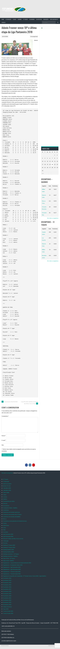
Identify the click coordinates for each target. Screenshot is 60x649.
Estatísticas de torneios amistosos (11, 512)
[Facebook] (26, 465)
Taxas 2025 (6, 609)
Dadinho (20, 19)
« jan (43, 173)
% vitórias (55, 186)
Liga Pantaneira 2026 (8, 536)
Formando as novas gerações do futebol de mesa (15, 521)
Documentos (6, 505)
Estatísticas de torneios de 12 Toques (12, 514)
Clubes (14, 19)
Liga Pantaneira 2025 (8, 534)
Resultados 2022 (7, 600)
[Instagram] (30, 465)
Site (3, 445)
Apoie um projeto (54, 19)
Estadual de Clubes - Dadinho (10, 507)
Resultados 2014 (7, 582)
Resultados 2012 (7, 578)
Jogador (44, 186)
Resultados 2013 (7, 580)
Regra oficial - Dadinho (8, 560)
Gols (50, 186)
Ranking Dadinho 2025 (8, 549)
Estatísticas (39, 19)
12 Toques (25, 19)
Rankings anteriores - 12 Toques (11, 554)
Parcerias (5, 543)
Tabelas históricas (7, 606)
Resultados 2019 (7, 593)
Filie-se (4, 518)
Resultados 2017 (7, 589)
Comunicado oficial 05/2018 (10, 401)
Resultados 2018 (7, 591)
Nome (4, 435)
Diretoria (5, 503)
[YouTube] (33, 465)
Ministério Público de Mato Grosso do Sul (13, 538)
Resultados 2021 (7, 598)
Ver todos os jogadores (52, 218)
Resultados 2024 (7, 604)
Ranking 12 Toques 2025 (9, 545)
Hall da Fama (6, 525)
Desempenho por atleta (9, 501)
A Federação (8, 19)
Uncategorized (34, 36)
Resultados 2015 (7, 584)
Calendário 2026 (7, 490)
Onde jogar (5, 540)
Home (3, 19)
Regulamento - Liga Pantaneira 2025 (12, 567)
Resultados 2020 (7, 595)
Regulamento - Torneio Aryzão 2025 (12, 571)
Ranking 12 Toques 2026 (9, 547)
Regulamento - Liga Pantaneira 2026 (12, 569)
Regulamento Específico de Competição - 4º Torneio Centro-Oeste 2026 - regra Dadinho (24, 576)
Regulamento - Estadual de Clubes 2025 (12, 565)
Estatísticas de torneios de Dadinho (11, 516)
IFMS (4, 529)
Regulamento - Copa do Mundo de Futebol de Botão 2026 (17, 562)
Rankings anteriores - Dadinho (10, 556)
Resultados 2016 (7, 587)
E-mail (4, 440)
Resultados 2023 (7, 602)
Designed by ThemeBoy (53, 645)
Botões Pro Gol (6, 486)
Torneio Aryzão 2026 (8, 613)
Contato (3, 22)
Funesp (5, 523)
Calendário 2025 (7, 488)
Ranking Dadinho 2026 (8, 551)
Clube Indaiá (6, 492)
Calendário (32, 19)
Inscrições (45, 19)
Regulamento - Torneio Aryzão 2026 (12, 573)
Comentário (5, 416)
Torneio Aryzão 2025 (8, 611)
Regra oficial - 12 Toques (9, 558)
